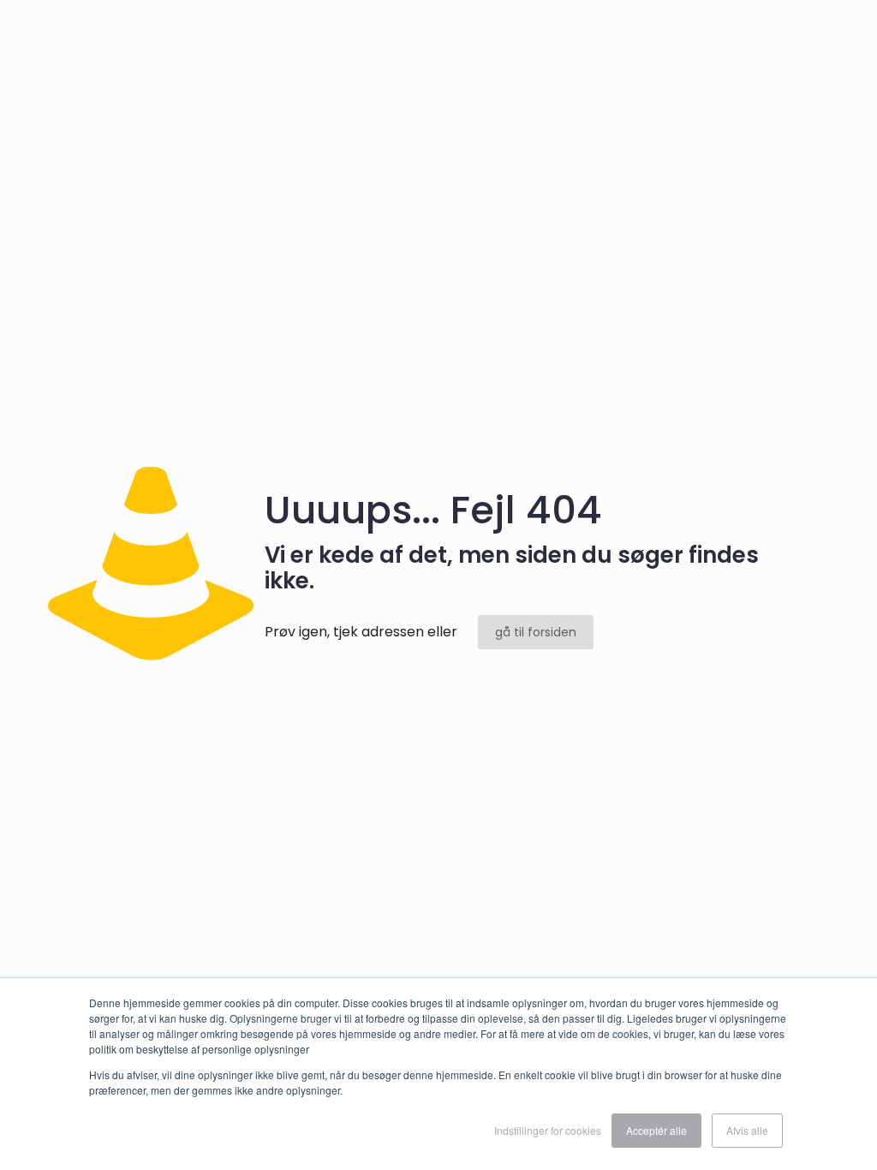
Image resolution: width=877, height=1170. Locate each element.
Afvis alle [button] (747, 1130)
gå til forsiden (535, 632)
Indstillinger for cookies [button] (547, 1130)
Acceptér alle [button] (656, 1130)
